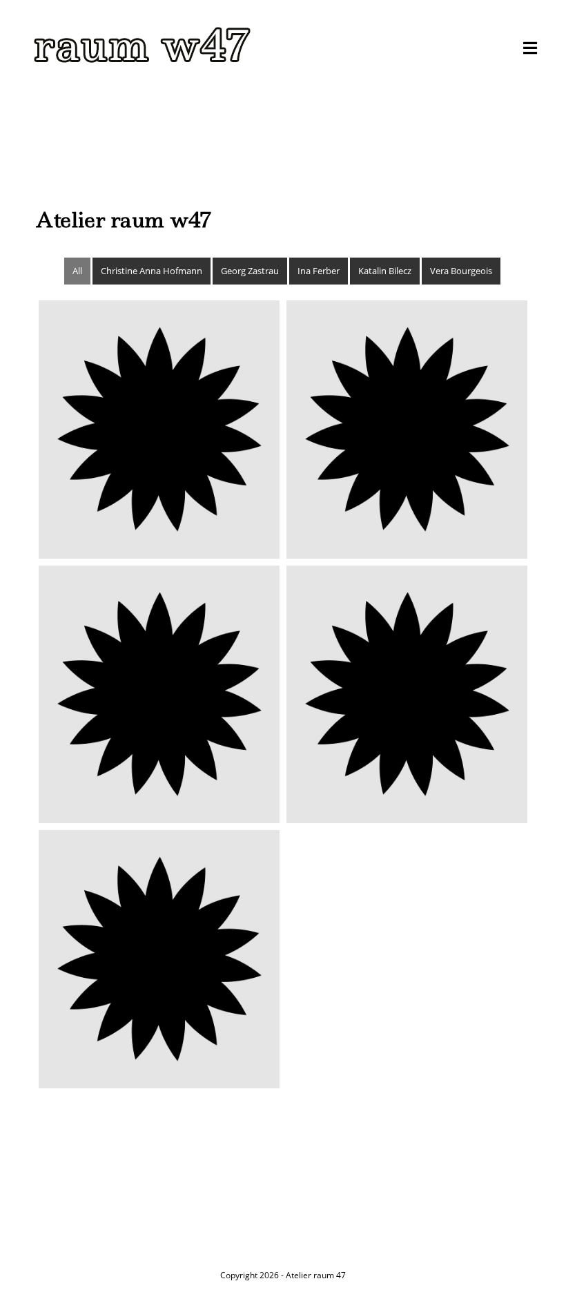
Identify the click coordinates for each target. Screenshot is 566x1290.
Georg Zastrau (250, 270)
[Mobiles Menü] (530, 48)
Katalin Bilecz (384, 270)
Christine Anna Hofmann (151, 270)
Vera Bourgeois (461, 270)
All (77, 270)
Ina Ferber (318, 270)
